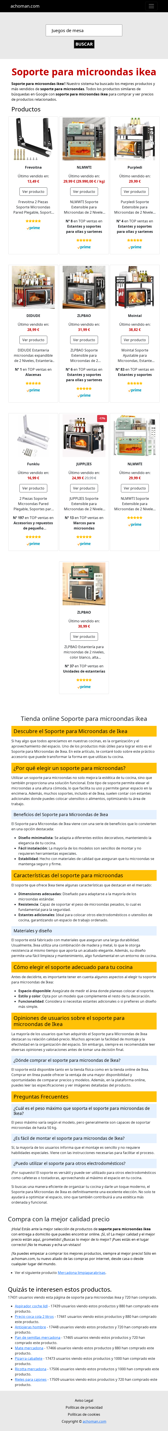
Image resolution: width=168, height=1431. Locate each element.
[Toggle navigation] (151, 6)
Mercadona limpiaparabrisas (81, 1272)
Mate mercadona (29, 1348)
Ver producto (33, 191)
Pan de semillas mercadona (37, 1337)
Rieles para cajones (31, 1379)
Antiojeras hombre (30, 1327)
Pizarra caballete (28, 1358)
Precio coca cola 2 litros (34, 1316)
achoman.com (25, 6)
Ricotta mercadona (30, 1369)
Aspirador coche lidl (31, 1306)
